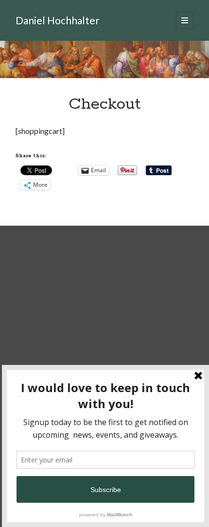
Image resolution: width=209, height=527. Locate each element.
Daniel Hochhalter (58, 20)
